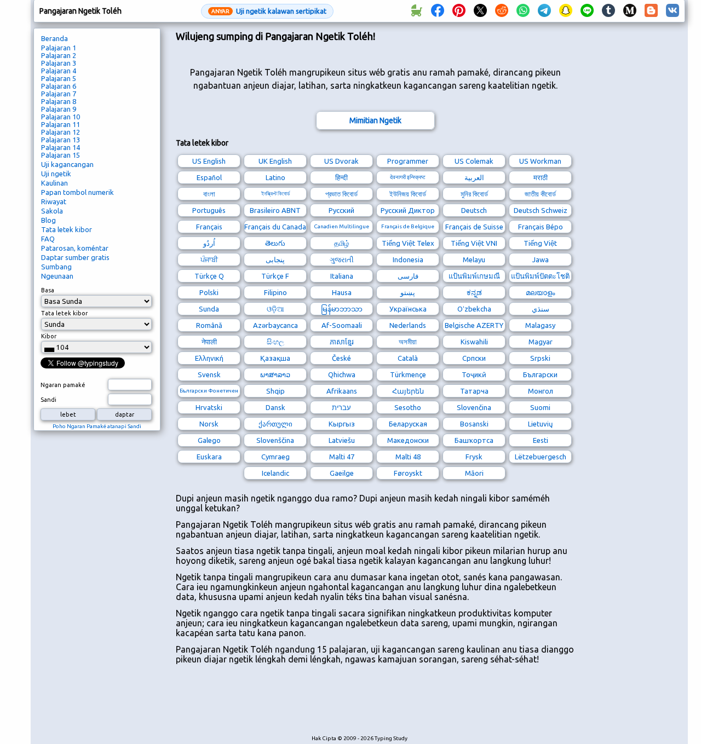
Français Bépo (540, 226)
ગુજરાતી (342, 259)
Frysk (474, 456)
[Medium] (629, 11)
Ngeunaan (57, 276)
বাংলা (209, 194)
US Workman (540, 161)
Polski (209, 292)
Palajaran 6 (58, 86)
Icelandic (275, 473)
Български (540, 374)
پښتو (407, 292)
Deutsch (474, 210)
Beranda (54, 38)
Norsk (209, 424)
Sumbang (56, 266)
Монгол (540, 391)
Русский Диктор (408, 210)
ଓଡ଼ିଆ (275, 309)
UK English (275, 161)
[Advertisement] (375, 705)
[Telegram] (544, 11)
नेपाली (209, 341)
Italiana (341, 276)
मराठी (540, 177)
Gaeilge (342, 473)
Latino (275, 177)
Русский (341, 210)
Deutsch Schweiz (540, 210)
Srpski (540, 358)
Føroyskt (408, 473)
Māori (474, 473)
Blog (48, 220)
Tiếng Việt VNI (474, 243)
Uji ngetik (56, 173)
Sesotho (407, 407)
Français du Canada (275, 226)
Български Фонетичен (209, 391)
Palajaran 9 (58, 109)
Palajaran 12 (60, 132)
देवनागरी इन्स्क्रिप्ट (408, 177)
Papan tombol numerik (77, 192)
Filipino (275, 292)
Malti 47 (341, 456)
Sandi (48, 399)
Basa (47, 290)
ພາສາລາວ (275, 374)
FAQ (48, 239)
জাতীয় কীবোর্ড (540, 194)
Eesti (540, 440)
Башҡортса (474, 440)
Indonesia (408, 259)
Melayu (474, 259)
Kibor (48, 336)
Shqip (275, 391)
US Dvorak (341, 161)
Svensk (209, 374)
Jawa (540, 259)
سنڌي (540, 309)
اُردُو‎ (209, 243)
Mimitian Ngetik (375, 120)
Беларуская (408, 424)
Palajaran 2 (58, 55)
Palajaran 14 (60, 147)
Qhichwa (341, 374)
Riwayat (53, 201)
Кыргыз (342, 424)
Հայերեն (408, 391)
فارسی (408, 276)
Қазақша (275, 358)
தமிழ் (341, 243)
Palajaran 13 (60, 139)
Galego (209, 440)
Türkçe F (275, 276)
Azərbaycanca (275, 325)
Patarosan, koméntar (74, 248)
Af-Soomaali (341, 325)
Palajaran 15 (60, 155)
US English (209, 161)
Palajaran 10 (60, 116)
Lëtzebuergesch (540, 456)
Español (209, 177)
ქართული (275, 424)
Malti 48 (408, 456)
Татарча (474, 391)
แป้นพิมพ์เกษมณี (474, 276)
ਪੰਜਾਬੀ (209, 259)
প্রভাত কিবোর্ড (341, 194)
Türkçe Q (209, 276)
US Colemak (474, 161)
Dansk (275, 407)
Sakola (52, 211)
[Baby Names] (416, 11)
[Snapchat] (565, 11)
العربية (474, 177)
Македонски (408, 440)
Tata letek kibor (66, 229)
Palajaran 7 (58, 93)
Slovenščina (275, 440)
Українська (408, 309)
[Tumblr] (608, 11)
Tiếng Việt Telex (408, 243)
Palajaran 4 (58, 70)
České (341, 358)
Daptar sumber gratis (75, 257)
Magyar (540, 341)
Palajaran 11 (60, 124)
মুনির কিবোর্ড (474, 194)
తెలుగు (275, 243)
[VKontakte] (672, 11)
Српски (474, 358)
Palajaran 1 (58, 47)
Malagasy (540, 325)
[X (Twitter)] (480, 11)
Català (408, 358)
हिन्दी (341, 177)
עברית (341, 407)
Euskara (209, 456)
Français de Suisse (474, 226)
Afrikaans (341, 391)
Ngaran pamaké (63, 385)
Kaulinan (54, 183)
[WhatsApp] (523, 11)
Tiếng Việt (540, 243)
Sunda (209, 309)
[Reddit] (501, 11)
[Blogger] (651, 11)
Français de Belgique (407, 226)
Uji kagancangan (67, 164)
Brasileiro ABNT (275, 210)
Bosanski (474, 424)
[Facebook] (437, 11)
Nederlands (407, 325)
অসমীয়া (408, 341)
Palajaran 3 (58, 63)
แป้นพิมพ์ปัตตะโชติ (540, 276)
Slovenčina (474, 407)
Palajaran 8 (58, 101)
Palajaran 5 (58, 78)
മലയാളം (540, 292)
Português (209, 210)
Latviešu (342, 440)
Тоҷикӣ (474, 374)
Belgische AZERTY (474, 325)
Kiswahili (474, 341)
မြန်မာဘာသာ (342, 309)
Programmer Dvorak (407, 162)
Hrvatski (209, 407)
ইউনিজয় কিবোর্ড (407, 194)
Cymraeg (275, 456)
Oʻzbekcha (474, 309)
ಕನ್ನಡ (474, 292)
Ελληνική (209, 358)
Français (209, 226)
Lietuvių (540, 424)
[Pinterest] (459, 11)
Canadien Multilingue (341, 226)
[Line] (587, 11)
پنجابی (275, 259)
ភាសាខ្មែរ (342, 341)
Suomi (540, 407)
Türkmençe (408, 374)
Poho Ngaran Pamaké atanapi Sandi (97, 426)
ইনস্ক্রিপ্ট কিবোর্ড (275, 194)
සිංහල (275, 341)
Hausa (342, 292)
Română (209, 325)
